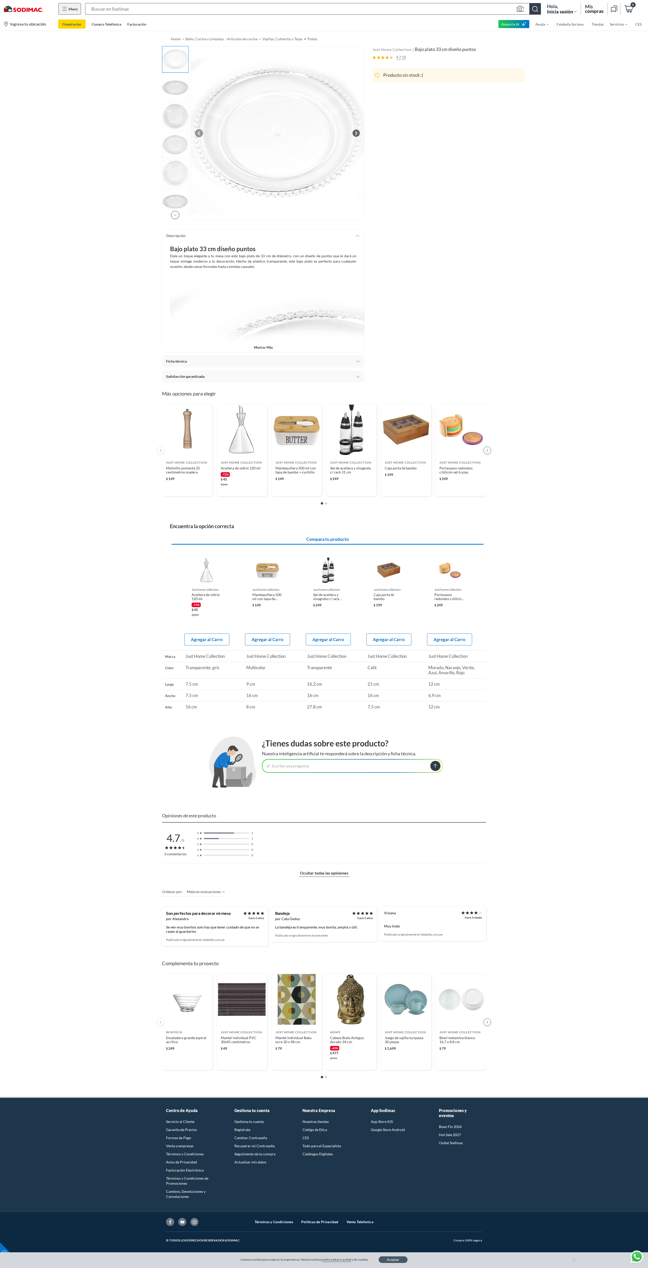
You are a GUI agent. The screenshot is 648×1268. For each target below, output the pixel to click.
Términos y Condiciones (185, 1154)
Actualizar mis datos (250, 1162)
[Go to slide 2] (326, 503)
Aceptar (393, 1259)
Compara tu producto (327, 539)
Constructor (72, 24)
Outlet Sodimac (451, 1143)
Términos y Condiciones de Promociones (187, 1180)
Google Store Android (388, 1129)
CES (305, 1138)
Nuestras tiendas (315, 1121)
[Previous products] (161, 450)
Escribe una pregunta (290, 765)
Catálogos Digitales (317, 1154)
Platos (312, 39)
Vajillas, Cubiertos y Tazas (282, 39)
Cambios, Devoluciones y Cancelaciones (186, 1194)
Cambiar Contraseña (250, 1138)
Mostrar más (263, 347)
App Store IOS (382, 1121)
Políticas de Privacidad (319, 1222)
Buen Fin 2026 (450, 1126)
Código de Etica (314, 1129)
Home (175, 39)
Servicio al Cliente (180, 1121)
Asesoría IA (510, 24)
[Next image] (356, 133)
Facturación (136, 24)
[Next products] (487, 450)
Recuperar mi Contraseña (254, 1146)
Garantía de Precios (181, 1129)
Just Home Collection (392, 49)
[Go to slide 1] (322, 503)
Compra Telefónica (106, 24)
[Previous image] (199, 133)
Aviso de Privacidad (181, 1162)
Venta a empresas (179, 1146)
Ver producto (187, 489)
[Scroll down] (175, 215)
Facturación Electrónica (185, 1170)
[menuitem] (539, 24)
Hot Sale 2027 (450, 1135)
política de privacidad (336, 1259)
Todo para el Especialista (321, 1146)
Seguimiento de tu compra (254, 1154)
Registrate (242, 1129)
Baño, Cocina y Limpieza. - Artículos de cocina (221, 39)
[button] (313, 9)
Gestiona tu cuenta (249, 1121)
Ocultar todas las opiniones (324, 872)
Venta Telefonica (360, 1222)
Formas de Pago (178, 1138)
